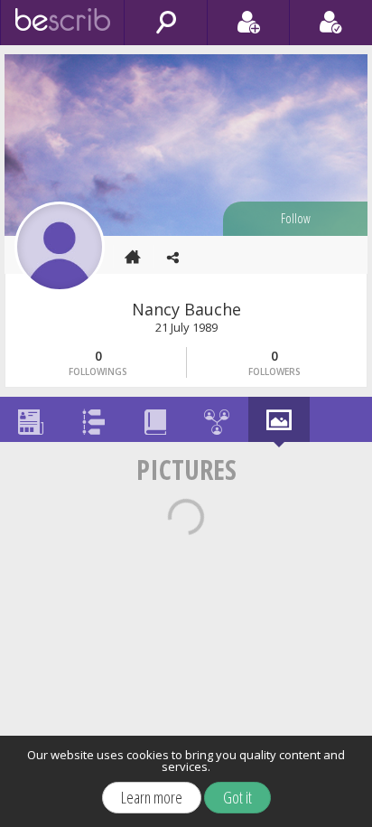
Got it (237, 797)
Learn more (151, 797)
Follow (296, 218)
